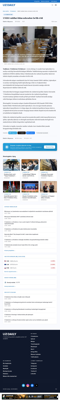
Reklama (5, 373)
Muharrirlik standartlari (10, 376)
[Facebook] (32, 385)
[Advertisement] (30, 397)
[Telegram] (23, 385)
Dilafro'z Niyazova (8, 21)
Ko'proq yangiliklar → (9, 250)
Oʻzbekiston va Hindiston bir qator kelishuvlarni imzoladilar (20, 229)
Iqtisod (33, 339)
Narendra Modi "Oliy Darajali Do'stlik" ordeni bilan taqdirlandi (21, 234)
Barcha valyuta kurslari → (10, 271)
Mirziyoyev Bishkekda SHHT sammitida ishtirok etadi (18, 216)
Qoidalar (5, 366)
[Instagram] (27, 385)
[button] (52, 5)
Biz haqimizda (7, 363)
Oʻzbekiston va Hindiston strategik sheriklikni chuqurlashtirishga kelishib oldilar (26, 239)
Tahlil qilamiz (54, 1)
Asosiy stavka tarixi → (10, 286)
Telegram (13, 133)
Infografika (37, 1)
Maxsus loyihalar (45, 1)
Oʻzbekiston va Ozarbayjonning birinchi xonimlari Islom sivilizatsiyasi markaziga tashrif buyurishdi (28, 303)
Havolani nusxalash (43, 133)
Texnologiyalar (35, 344)
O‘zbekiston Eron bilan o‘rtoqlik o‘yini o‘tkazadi (17, 297)
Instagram (34, 366)
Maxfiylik (5, 368)
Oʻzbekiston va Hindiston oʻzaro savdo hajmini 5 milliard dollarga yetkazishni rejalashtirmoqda (25, 222)
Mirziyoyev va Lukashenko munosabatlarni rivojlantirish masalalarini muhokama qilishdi (28, 211)
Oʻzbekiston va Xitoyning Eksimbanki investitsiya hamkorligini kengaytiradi (24, 309)
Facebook (31, 133)
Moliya (33, 341)
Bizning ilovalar (7, 371)
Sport (32, 349)
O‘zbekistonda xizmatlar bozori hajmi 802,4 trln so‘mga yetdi (21, 245)
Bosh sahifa (6, 11)
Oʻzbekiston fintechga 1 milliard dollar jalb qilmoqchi (18, 314)
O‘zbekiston (13, 11)
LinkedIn (33, 373)
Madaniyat (34, 346)
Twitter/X (22, 133)
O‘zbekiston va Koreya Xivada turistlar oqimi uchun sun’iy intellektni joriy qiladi (26, 320)
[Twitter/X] (36, 385)
